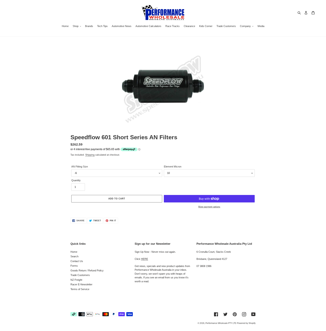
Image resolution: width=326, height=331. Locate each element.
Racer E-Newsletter (81, 284)
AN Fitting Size (79, 166)
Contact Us (76, 261)
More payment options (209, 206)
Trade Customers (80, 275)
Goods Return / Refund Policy (87, 270)
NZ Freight (76, 279)
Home (73, 251)
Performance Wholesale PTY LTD (220, 323)
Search (74, 256)
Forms (74, 265)
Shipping (90, 154)
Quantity (76, 180)
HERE (144, 258)
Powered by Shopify (246, 323)
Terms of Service (79, 289)
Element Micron (172, 166)
